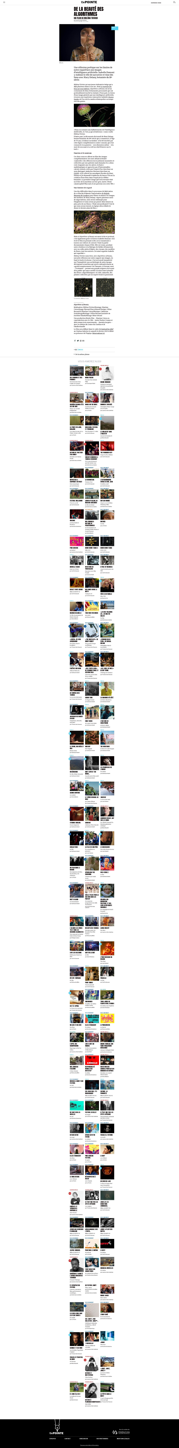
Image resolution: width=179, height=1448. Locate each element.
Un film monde (105, 501)
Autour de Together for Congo (76, 453)
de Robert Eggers (76, 717)
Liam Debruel (105, 801)
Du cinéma (103, 771)
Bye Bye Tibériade (75, 978)
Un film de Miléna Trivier (86, 18)
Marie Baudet (105, 437)
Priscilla (103, 978)
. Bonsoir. (75, 1250)
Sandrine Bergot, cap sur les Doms (107, 819)
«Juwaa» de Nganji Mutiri (107, 1050)
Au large (103, 392)
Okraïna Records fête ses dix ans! (77, 405)
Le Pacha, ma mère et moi (77, 747)
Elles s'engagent (75, 1156)
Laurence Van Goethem (81, 20)
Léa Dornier (89, 906)
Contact (68, 1438)
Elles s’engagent (90, 1025)
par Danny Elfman (90, 801)
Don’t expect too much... (90, 773)
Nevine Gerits (73, 750)
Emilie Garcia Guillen (76, 412)
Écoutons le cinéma (91, 1250)
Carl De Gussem (90, 433)
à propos (53, 1438)
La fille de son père (91, 847)
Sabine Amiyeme (75, 793)
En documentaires (105, 1316)
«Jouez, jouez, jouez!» (105, 1369)
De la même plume (82, 354)
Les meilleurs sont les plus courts (76, 1314)
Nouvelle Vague (75, 567)
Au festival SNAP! (90, 1285)
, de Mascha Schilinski (91, 502)
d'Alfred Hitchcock (74, 670)
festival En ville (107, 329)
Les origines (88, 1206)
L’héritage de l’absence (106, 672)
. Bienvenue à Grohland (76, 1230)
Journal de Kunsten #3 (106, 436)
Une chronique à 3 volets (91, 431)
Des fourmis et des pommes (76, 378)
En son (71, 1116)
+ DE (78, 350)
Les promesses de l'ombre (106, 768)
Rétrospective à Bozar (90, 1178)
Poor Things (89, 982)
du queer (87, 1160)
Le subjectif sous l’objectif (106, 433)
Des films (102, 930)
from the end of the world (92, 776)
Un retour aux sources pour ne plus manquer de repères (107, 1069)
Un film (102, 523)
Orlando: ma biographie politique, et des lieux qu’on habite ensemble (106, 903)
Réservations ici (98, 333)
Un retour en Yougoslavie (89, 568)
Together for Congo (91, 613)
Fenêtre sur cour (75, 668)
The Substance (105, 746)
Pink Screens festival (89, 1157)
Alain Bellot (88, 1404)
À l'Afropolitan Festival (75, 1286)
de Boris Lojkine (104, 725)
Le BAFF (102, 1156)
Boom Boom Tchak (106, 548)
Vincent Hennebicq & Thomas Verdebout (91, 458)
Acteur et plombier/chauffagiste (92, 1401)
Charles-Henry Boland (92, 1275)
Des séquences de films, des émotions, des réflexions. (76, 873)
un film (71, 849)
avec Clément (73, 1179)
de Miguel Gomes (89, 700)
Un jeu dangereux (74, 825)
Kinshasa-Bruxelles (106, 1268)
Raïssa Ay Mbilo (91, 617)
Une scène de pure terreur (107, 849)
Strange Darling (75, 823)
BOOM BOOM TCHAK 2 (91, 548)
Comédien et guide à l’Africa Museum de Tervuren (76, 1276)
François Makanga (75, 1280)
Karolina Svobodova (76, 526)
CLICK (76, 173)
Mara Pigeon (89, 377)
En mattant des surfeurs (91, 1273)
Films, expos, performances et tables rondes (91, 1289)
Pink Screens (74, 548)
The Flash (103, 961)
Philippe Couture (75, 937)
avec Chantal (88, 1181)
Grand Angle (104, 365)
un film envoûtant (89, 505)
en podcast (88, 1252)
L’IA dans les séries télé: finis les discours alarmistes (76, 930)
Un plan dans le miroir (75, 869)
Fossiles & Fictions (106, 1135)
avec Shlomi (103, 1158)
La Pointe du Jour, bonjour (75, 428)
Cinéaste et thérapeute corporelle (73, 1208)
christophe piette (91, 383)
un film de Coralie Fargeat (107, 748)
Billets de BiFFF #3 (90, 1233)
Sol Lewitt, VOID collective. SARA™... (91, 1320)
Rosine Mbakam (105, 382)
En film (72, 980)
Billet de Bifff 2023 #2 (90, 1095)
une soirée (87, 615)
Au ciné (72, 1085)
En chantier (89, 509)
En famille (72, 1317)
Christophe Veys (91, 1328)
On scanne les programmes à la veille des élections (91, 902)
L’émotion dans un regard (106, 958)
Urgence (72, 520)
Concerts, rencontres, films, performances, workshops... (75, 1291)
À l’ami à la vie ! (75, 1394)
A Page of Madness (106, 567)
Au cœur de (105, 1181)
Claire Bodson (88, 1377)
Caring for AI (88, 593)
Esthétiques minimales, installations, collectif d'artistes (91, 1324)
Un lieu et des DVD (75, 1025)
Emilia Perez (74, 847)
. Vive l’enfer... (91, 1230)
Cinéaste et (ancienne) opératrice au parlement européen (106, 386)
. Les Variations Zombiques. (104, 1204)
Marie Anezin (75, 1400)
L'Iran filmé (104, 1314)
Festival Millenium (76, 501)
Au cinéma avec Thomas (75, 694)
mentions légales (123, 1438)
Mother (102, 521)
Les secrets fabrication (76, 697)
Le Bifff (102, 1250)
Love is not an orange (89, 1045)
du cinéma (103, 1270)
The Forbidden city (106, 452)
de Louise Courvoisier (91, 723)
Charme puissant (89, 984)
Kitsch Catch (74, 1135)
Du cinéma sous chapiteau (107, 1005)
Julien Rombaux (90, 956)
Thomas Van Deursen (77, 647)
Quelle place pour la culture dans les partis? (92, 897)
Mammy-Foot (88, 482)
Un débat (87, 1073)
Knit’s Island (74, 899)
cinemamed (88, 1001)
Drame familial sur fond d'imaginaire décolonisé (106, 1046)
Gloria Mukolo (90, 533)
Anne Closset (73, 1212)
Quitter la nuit (90, 952)
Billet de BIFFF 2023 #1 (106, 1095)
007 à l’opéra (74, 1006)
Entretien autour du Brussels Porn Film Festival (90, 932)
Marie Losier (104, 1295)
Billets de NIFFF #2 (75, 591)
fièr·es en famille (106, 594)
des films (72, 1158)
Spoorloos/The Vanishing (90, 873)
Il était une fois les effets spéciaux (91, 1203)
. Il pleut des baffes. (106, 1230)
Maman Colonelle (75, 613)
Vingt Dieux (88, 721)
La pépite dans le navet (105, 1395)
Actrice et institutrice (89, 1374)
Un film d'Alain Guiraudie (76, 774)
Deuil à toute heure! (76, 589)
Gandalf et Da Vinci (76, 1348)
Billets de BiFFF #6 (105, 1208)
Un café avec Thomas (92, 928)
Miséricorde (74, 772)
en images (87, 1114)
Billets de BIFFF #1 (75, 1252)
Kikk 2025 (87, 550)
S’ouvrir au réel (74, 503)
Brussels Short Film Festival (76, 1082)
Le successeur (105, 847)
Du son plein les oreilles (75, 1113)
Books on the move (91, 404)
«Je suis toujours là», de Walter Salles (106, 614)
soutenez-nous (156, 2)
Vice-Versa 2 (104, 872)
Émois (114, 27)
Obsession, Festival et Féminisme (91, 428)
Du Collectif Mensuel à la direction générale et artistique (106, 824)
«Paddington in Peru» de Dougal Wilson (105, 641)
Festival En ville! (90, 1112)
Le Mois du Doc (74, 1177)
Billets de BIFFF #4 (75, 1233)
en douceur (73, 1361)
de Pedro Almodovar (106, 700)
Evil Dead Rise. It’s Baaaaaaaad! (91, 1092)
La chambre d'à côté (106, 697)
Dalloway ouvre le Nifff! (91, 590)
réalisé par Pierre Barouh (91, 825)
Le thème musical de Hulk (91, 798)
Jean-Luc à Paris (74, 569)
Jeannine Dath (90, 574)
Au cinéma (88, 1139)
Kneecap (87, 746)
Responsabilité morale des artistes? (90, 1069)
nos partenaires (102, 1438)
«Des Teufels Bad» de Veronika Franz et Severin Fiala (91, 670)
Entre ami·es (103, 1297)
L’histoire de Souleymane (104, 722)
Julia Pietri (89, 1051)
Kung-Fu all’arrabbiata (106, 454)
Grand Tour (88, 697)
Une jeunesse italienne (74, 1068)
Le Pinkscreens (105, 1025)
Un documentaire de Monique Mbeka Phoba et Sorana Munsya (92, 529)
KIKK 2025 (103, 550)
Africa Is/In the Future (90, 1136)
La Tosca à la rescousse (76, 1008)
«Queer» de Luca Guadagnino (75, 640)
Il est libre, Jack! (104, 484)
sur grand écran (90, 1270)
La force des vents (105, 799)
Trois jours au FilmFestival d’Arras (107, 1002)
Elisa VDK (103, 596)
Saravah (87, 823)
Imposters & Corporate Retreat (76, 481)
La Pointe (89, 410)
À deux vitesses (74, 1071)
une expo (72, 1137)
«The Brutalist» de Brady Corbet (91, 640)
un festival (72, 550)
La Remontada (89, 480)
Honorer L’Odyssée (106, 404)
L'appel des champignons (74, 1045)
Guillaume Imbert (76, 672)
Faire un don (83, 1438)
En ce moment (74, 365)
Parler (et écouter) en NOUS (76, 1358)
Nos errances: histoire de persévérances (90, 523)
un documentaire (74, 901)
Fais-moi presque (74, 484)
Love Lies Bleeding (75, 952)
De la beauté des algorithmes (89, 11)
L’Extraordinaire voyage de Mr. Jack (106, 481)
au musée (102, 1137)
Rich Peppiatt (88, 748)
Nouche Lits (105, 598)
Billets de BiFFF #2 (105, 1233)
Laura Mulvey (104, 928)
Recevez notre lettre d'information (89, 1445)
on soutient (73, 795)
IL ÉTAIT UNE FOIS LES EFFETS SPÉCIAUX (106, 1113)
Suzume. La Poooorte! (104, 1092)
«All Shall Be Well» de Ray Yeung (107, 669)
